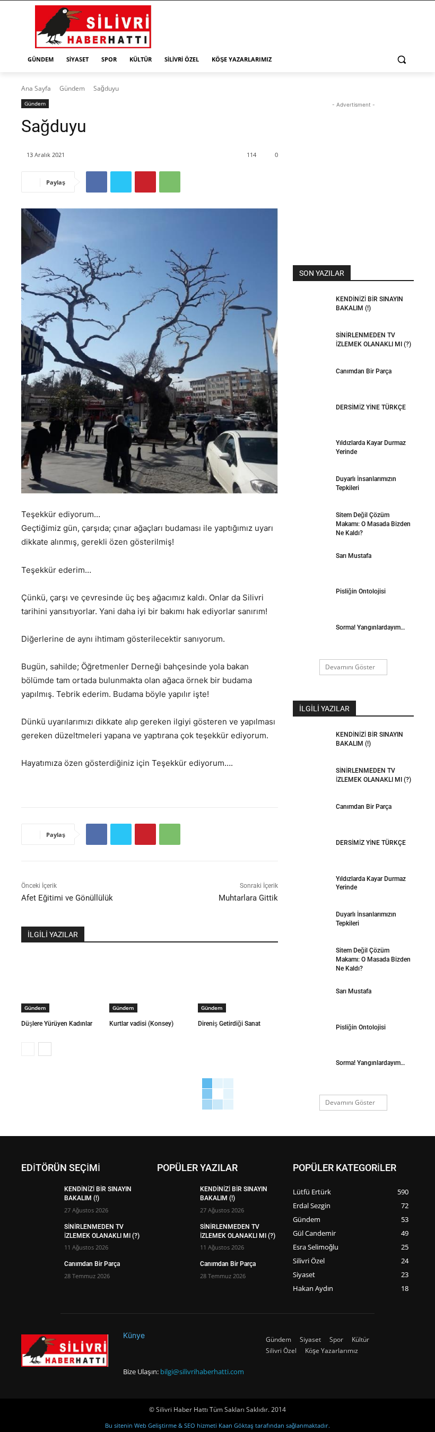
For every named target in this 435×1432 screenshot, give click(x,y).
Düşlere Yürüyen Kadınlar (56, 1023)
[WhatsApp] (169, 182)
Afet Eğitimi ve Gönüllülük (67, 898)
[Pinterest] (145, 182)
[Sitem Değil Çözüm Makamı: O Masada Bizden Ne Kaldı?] (311, 523)
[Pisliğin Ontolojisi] (311, 600)
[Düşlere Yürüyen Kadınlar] (61, 984)
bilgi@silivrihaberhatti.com (202, 1371)
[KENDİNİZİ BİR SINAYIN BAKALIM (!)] (311, 307)
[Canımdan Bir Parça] (311, 379)
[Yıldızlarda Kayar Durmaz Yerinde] (311, 451)
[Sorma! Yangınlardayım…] (311, 636)
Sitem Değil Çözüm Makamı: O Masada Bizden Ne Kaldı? (373, 524)
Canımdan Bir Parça (364, 371)
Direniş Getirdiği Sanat (229, 1023)
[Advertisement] (290, 25)
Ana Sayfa (36, 88)
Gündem (72, 88)
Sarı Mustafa (353, 556)
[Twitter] (121, 182)
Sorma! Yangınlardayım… (370, 627)
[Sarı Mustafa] (311, 564)
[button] (401, 59)
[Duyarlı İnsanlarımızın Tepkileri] (311, 487)
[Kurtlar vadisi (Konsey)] (149, 984)
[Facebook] (96, 182)
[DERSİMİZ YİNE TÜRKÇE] (311, 416)
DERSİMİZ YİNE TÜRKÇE (371, 407)
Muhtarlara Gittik (248, 898)
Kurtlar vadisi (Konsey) (141, 1023)
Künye (134, 1335)
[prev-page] (27, 1049)
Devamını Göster (350, 666)
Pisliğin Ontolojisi (361, 591)
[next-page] (44, 1049)
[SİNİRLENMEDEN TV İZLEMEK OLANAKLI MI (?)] (311, 343)
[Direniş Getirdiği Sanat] (238, 984)
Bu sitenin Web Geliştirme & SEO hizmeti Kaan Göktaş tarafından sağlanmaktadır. (217, 1425)
